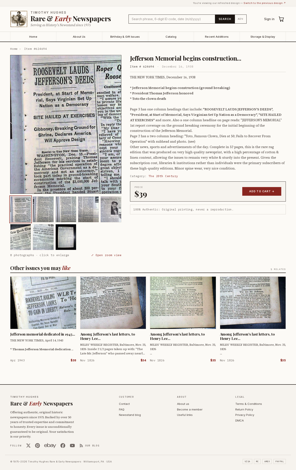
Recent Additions (217, 36)
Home (33, 36)
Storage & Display (262, 36)
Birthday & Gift (125, 36)
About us (183, 403)
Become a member (190, 409)
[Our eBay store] (50, 445)
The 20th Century (163, 176)
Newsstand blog (130, 415)
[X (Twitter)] (28, 445)
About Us (79, 36)
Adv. (241, 18)
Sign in (269, 19)
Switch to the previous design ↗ (265, 3)
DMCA (239, 420)
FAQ (121, 409)
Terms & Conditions (248, 403)
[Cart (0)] (281, 19)
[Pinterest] (37, 445)
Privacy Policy (244, 415)
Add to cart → (262, 191)
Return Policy (244, 409)
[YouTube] (72, 445)
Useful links (185, 415)
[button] (65, 124)
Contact (124, 403)
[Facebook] (62, 445)
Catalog (171, 36)
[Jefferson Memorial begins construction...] (20, 209)
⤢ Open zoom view (106, 255)
